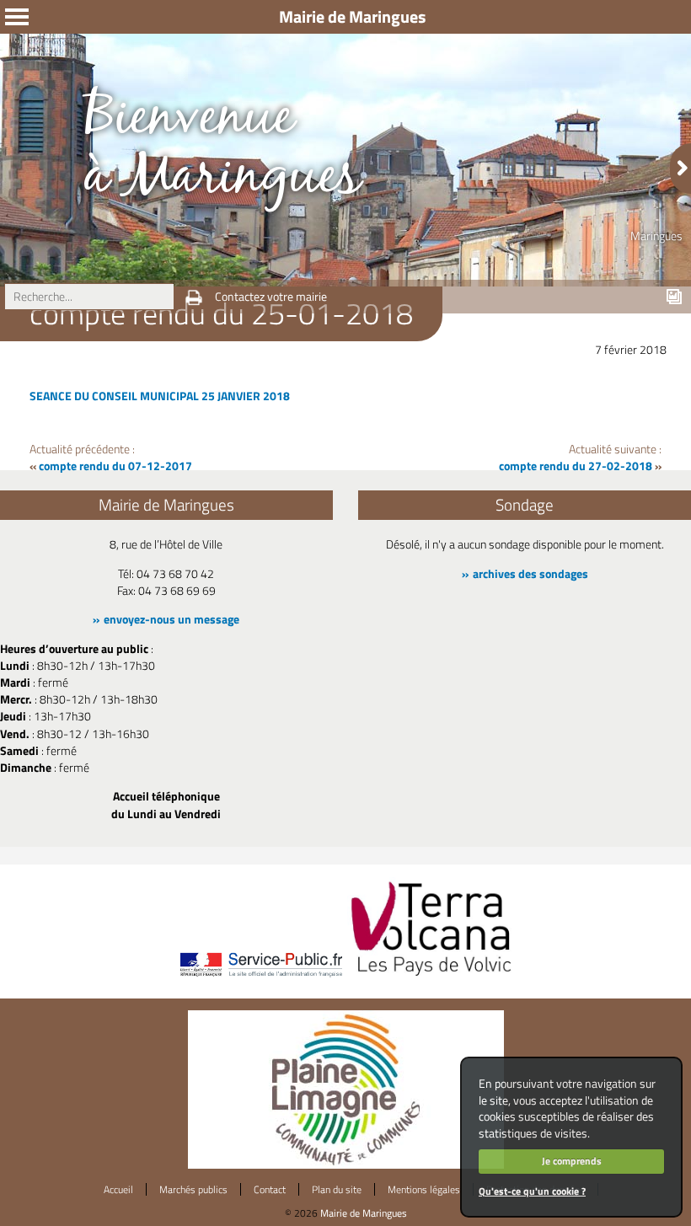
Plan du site (337, 1189)
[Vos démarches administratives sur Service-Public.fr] (260, 977)
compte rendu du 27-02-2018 (575, 466)
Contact (270, 1189)
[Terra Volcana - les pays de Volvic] (431, 977)
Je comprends (572, 1161)
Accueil (118, 1189)
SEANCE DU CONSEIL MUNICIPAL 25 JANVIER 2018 (159, 396)
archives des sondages (530, 574)
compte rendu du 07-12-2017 (115, 466)
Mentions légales (424, 1189)
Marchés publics (193, 1189)
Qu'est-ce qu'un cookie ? (532, 1191)
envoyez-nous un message (171, 619)
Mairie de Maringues (363, 1213)
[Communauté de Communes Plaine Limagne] (346, 1164)
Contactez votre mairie (271, 296)
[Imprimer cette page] (193, 297)
